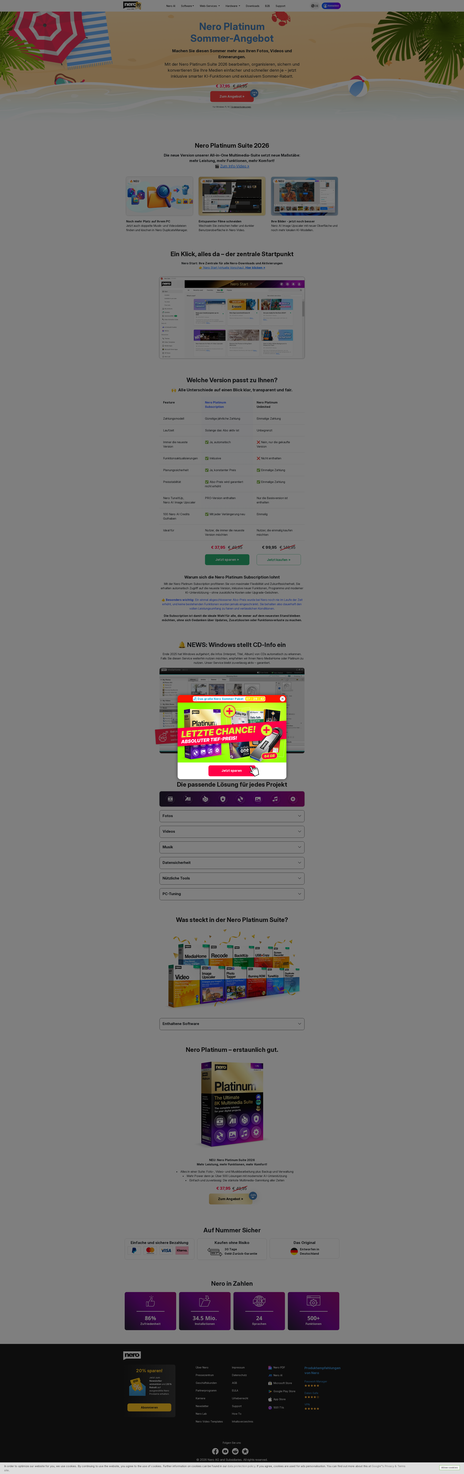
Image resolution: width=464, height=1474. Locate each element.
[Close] (282, 699)
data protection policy (241, 1466)
